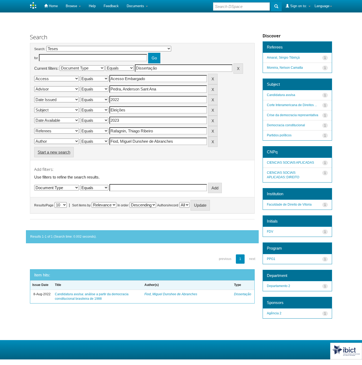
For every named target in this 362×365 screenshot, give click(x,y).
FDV (270, 231)
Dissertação (242, 294)
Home (53, 6)
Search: (39, 49)
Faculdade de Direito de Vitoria (289, 204)
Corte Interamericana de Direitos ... (292, 105)
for (36, 58)
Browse (72, 6)
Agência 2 (274, 313)
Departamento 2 (278, 286)
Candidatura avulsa (281, 95)
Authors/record (167, 205)
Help (92, 6)
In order (123, 205)
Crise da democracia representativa (292, 115)
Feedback (111, 6)
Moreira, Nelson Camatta (285, 67)
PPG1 (271, 259)
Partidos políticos (279, 135)
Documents (136, 6)
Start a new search (54, 152)
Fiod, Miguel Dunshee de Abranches (170, 294)
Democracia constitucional (286, 125)
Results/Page (44, 205)
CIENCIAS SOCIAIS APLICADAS (290, 162)
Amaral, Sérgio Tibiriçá (283, 57)
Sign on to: (298, 6)
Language (322, 6)
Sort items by (81, 205)
